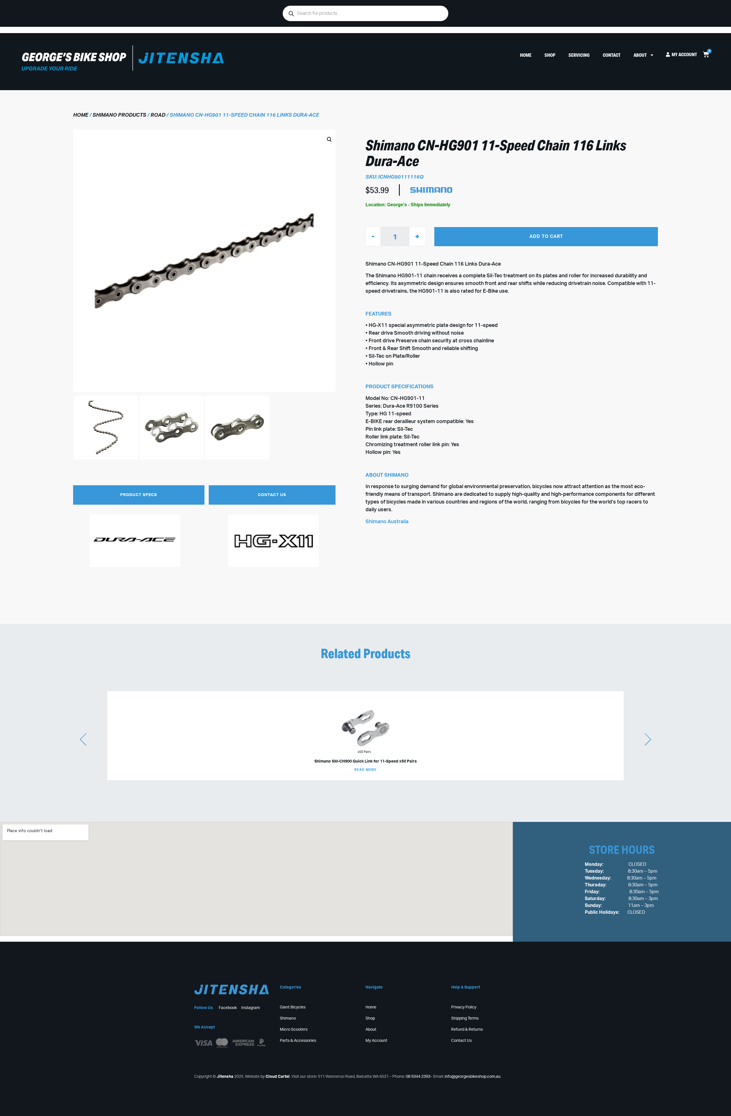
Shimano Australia (387, 521)
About (640, 55)
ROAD (157, 115)
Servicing (579, 55)
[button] (200, 299)
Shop (550, 55)
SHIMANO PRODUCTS (119, 115)
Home (525, 55)
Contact (611, 55)
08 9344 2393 (418, 1077)
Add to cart (546, 236)
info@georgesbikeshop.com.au (473, 1077)
